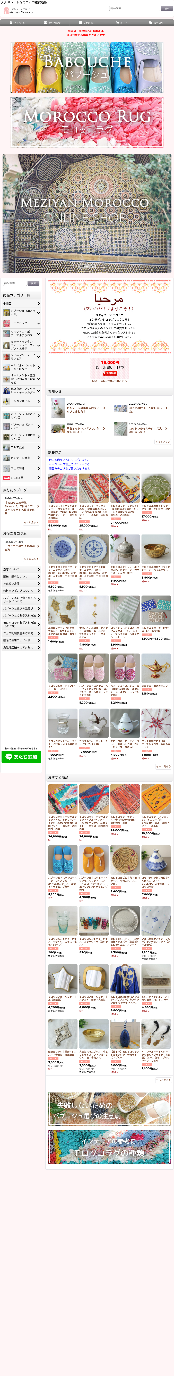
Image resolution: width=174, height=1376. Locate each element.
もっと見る (161, 441)
